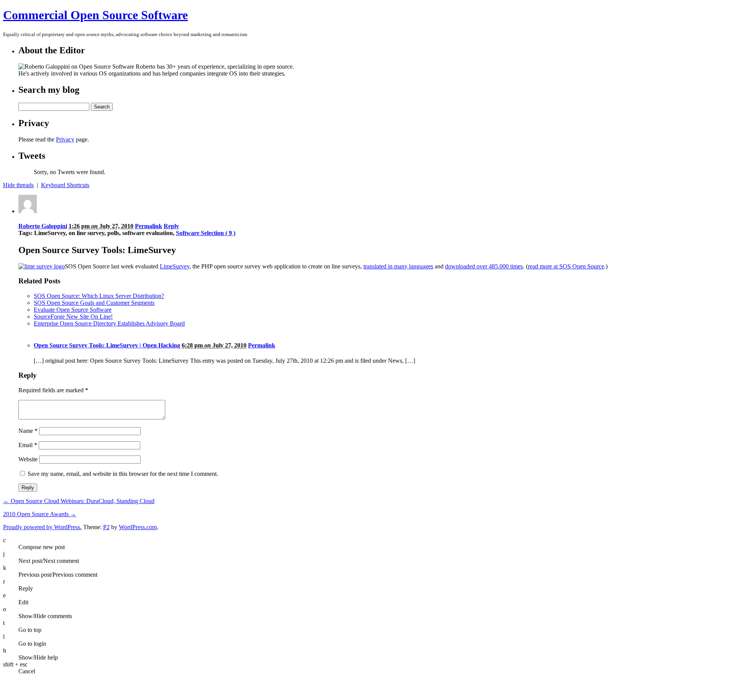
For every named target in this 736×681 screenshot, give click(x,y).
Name (28, 431)
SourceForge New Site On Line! (73, 316)
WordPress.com (138, 527)
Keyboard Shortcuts (65, 185)
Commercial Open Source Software (95, 15)
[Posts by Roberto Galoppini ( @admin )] (27, 211)
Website (28, 459)
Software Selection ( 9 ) (205, 233)
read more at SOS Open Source (566, 266)
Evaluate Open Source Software (73, 309)
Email (27, 445)
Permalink (148, 226)
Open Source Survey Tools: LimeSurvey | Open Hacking (107, 345)
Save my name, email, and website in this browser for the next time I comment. (123, 473)
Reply (171, 226)
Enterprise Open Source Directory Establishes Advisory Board (109, 323)
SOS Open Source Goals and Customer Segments (94, 302)
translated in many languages (398, 266)
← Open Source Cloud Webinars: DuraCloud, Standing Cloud (78, 501)
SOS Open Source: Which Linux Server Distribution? (99, 296)
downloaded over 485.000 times (484, 266)
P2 (106, 527)
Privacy (65, 139)
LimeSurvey (174, 266)
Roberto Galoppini (42, 226)
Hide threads (18, 185)
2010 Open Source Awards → (39, 514)
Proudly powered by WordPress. (42, 527)
